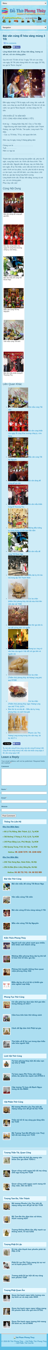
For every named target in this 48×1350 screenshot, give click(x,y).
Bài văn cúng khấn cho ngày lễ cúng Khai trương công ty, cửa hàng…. (25, 433)
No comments (11, 43)
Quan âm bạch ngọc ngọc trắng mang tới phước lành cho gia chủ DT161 (29, 1309)
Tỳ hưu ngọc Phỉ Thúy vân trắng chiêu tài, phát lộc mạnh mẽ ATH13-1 (28, 1075)
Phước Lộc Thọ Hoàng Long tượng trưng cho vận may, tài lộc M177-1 (24, 735)
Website (4, 807)
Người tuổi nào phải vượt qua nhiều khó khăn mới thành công (28, 944)
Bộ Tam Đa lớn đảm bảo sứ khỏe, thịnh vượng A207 (27, 1217)
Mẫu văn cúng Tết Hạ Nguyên (25, 923)
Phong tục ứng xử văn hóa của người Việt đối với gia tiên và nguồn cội (25, 651)
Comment (5, 766)
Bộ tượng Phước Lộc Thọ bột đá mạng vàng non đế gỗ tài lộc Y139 (27, 1108)
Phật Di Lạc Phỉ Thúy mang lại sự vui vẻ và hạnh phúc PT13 (28, 1263)
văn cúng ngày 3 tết (12, 753)
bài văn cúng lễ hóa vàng (14, 748)
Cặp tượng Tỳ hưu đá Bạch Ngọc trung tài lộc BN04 (27, 1088)
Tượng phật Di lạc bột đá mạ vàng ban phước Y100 (27, 1276)
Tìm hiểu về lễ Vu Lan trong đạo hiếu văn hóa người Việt (28, 1042)
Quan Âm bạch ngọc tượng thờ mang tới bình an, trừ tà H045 (29, 1322)
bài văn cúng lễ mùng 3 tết (34, 748)
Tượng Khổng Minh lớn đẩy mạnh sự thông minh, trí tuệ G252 (29, 1231)
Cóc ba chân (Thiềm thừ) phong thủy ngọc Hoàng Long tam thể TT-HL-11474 (24, 704)
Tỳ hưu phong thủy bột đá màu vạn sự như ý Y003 (28, 1062)
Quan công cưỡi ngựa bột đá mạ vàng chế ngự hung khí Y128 (29, 1172)
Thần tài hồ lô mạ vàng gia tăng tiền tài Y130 (28, 1121)
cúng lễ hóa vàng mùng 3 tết (13, 751)
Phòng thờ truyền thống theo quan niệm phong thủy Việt (28, 970)
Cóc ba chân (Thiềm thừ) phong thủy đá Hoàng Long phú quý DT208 (25, 677)
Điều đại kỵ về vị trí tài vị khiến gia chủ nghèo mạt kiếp (27, 983)
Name (4, 789)
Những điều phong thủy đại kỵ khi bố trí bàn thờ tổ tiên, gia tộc (29, 957)
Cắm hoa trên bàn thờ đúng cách (27, 1015)
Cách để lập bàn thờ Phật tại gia (26, 1028)
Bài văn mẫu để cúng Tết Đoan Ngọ (28, 884)
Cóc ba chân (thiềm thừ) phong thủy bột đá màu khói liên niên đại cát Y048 (25, 601)
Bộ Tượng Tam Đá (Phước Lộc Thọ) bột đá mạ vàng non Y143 (28, 1134)
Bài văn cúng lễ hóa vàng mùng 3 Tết (29, 910)
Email (4, 798)
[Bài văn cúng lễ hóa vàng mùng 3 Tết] (24, 97)
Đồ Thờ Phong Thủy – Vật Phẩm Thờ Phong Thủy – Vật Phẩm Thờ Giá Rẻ (27, 1342)
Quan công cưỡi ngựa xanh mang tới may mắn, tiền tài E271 (29, 1185)
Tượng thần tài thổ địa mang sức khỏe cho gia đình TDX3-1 (27, 1158)
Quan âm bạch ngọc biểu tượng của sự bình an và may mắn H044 (28, 1296)
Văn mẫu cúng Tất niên (22, 897)
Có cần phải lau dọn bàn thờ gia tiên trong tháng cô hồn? (28, 1003)
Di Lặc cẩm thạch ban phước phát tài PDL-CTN (29, 1250)
